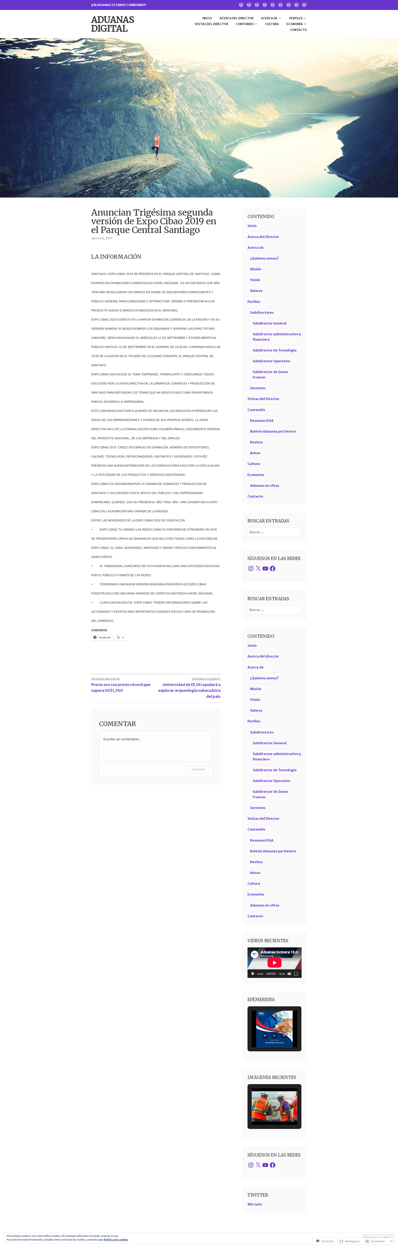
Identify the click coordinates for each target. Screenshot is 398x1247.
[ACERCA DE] (256, 4)
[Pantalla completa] (296, 974)
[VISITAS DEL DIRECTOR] (272, 4)
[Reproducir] (253, 974)
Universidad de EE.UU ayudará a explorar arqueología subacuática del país (189, 688)
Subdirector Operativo (271, 361)
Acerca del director (237, 18)
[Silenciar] (289, 974)
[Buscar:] (275, 532)
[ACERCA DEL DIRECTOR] (248, 4)
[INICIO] (241, 4)
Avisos (255, 453)
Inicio (207, 18)
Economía (294, 24)
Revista (256, 442)
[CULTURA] (288, 4)
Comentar (198, 769)
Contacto (298, 30)
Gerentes (258, 388)
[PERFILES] (264, 4)
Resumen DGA (261, 421)
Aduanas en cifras (264, 485)
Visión (255, 280)
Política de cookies (116, 1239)
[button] (265, 1035)
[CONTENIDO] (280, 4)
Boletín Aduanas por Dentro (273, 431)
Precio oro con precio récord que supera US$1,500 (120, 685)
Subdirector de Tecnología (275, 350)
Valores (256, 291)
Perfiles (296, 18)
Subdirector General (269, 323)
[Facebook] (272, 568)
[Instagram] (251, 568)
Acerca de (269, 18)
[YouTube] (265, 568)
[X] (258, 568)
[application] (275, 962)
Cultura (272, 24)
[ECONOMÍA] (296, 4)
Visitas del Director (211, 24)
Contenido (245, 24)
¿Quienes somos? (264, 258)
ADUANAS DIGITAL (112, 24)
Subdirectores (262, 312)
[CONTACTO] (304, 4)
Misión (255, 269)
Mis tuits (255, 1204)
